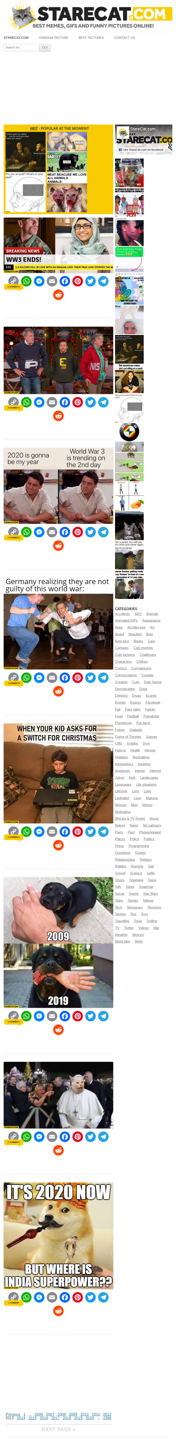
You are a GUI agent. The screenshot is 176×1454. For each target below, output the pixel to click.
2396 (107, 1418)
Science (136, 873)
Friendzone (123, 723)
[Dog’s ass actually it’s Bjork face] (129, 320)
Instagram (122, 771)
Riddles (120, 866)
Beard (119, 634)
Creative (121, 682)
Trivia (138, 921)
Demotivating (125, 689)
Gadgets (135, 730)
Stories (133, 900)
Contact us (124, 38)
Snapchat (146, 887)
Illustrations (141, 757)
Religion (146, 860)
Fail (117, 709)
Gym (146, 743)
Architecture (136, 627)
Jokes (119, 777)
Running (137, 866)
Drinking (121, 695)
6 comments (13, 286)
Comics (121, 668)
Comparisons (141, 668)
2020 (90, 1418)
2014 (21, 1418)
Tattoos (148, 900)
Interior (140, 771)
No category (152, 825)
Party (119, 832)
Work (139, 941)
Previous (13, 1414)
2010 (84, 1414)
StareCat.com (16, 38)
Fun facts (143, 723)
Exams (135, 702)
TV (117, 928)
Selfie (151, 873)
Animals (152, 614)
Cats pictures (125, 655)
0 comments (13, 408)
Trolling (151, 921)
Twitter (129, 928)
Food (119, 716)
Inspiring (144, 764)
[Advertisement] (88, 86)
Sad (151, 866)
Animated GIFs (126, 620)
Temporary (135, 907)
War (156, 928)
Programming (139, 846)
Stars (119, 900)
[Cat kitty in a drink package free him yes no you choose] (129, 173)
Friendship (151, 716)
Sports (134, 894)
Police (134, 839)
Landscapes (149, 777)
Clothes (142, 661)
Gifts (118, 743)
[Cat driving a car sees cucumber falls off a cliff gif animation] (129, 525)
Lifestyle (121, 791)
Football (133, 716)
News (134, 825)
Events (120, 702)
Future (120, 730)
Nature (120, 825)
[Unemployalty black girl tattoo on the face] (129, 231)
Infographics (124, 764)
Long (147, 791)
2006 (39, 1414)
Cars (151, 641)
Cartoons (122, 648)
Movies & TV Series (130, 818)
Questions (122, 853)
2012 (107, 1414)
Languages (123, 784)
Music (154, 818)
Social (119, 894)
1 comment (13, 1303)
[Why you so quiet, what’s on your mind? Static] (129, 408)
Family (150, 709)
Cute (135, 682)
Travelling (122, 921)
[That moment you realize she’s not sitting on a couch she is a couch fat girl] (129, 378)
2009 (73, 1414)
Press (119, 846)
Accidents (122, 614)
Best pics (122, 641)
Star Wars (150, 894)
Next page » (58, 1429)
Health (135, 750)
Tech (118, 907)
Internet (155, 771)
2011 (96, 1414)
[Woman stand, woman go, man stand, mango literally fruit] (129, 496)
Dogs (143, 689)
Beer (149, 634)
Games (151, 737)
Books (138, 641)
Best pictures (91, 38)
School (120, 873)
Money (147, 805)
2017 (55, 1418)
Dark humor (153, 682)
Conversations (126, 675)
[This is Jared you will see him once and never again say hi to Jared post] (129, 555)
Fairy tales (132, 709)
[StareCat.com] (88, 15)
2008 (62, 1414)
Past (131, 832)
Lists (135, 791)
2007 (50, 1414)
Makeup (152, 798)
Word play (122, 941)
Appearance (151, 620)
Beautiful (135, 634)
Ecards (151, 695)
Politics (149, 839)
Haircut (120, 750)
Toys (144, 914)
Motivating (122, 812)
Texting (120, 914)
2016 (44, 1418)
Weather (121, 935)
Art (152, 627)
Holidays (121, 757)
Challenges (148, 655)
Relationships (125, 860)
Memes (120, 805)
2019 (78, 1418)
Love (137, 798)
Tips (133, 914)
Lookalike (122, 798)
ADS (138, 614)
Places (120, 839)
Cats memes (143, 648)
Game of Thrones (128, 737)
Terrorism (154, 907)
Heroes (150, 750)
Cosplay (147, 675)
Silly (118, 887)
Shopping (136, 880)
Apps (119, 627)
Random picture (53, 38)
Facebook (153, 702)
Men (134, 805)
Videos (143, 928)
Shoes (120, 880)
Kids (132, 777)
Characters (123, 661)
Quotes (140, 853)
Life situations (146, 784)
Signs (152, 880)
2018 (67, 1418)
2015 (32, 1418)
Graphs (132, 743)
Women (138, 935)
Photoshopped (150, 832)
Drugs (136, 695)
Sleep (130, 887)
